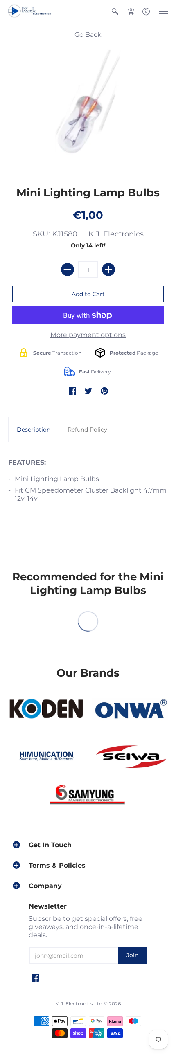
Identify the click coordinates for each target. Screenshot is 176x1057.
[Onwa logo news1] (130, 709)
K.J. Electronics (116, 233)
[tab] (33, 429)
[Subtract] (67, 269)
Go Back (88, 34)
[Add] (108, 269)
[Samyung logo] (88, 797)
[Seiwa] (130, 757)
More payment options (88, 335)
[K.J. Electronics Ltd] (30, 11)
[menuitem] (115, 11)
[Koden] (46, 709)
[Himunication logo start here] (46, 757)
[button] (115, 11)
